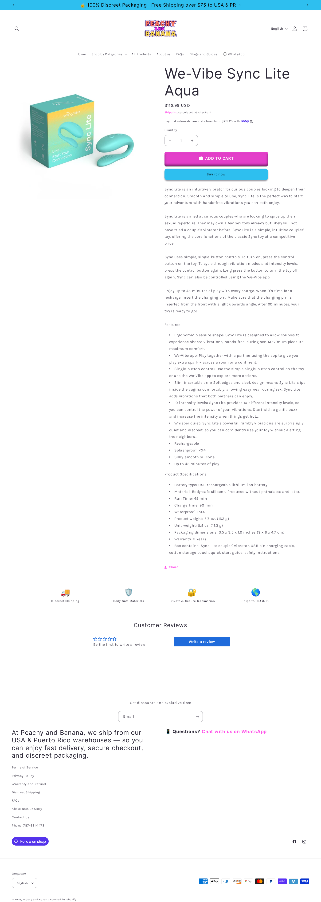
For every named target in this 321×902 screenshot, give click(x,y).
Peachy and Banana (36, 899)
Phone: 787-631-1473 (28, 825)
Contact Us (20, 817)
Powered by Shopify (63, 899)
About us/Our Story (27, 809)
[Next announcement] (307, 5)
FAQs (15, 801)
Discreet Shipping (26, 792)
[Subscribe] (197, 716)
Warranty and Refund (29, 784)
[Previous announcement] (13, 5)
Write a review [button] (202, 641)
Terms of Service (25, 767)
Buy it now (216, 174)
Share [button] (173, 567)
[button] (17, 29)
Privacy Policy (23, 776)
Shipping (171, 112)
